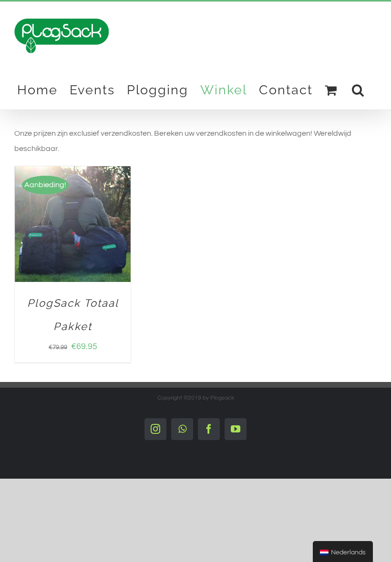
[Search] (358, 90)
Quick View (73, 230)
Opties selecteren (66, 221)
